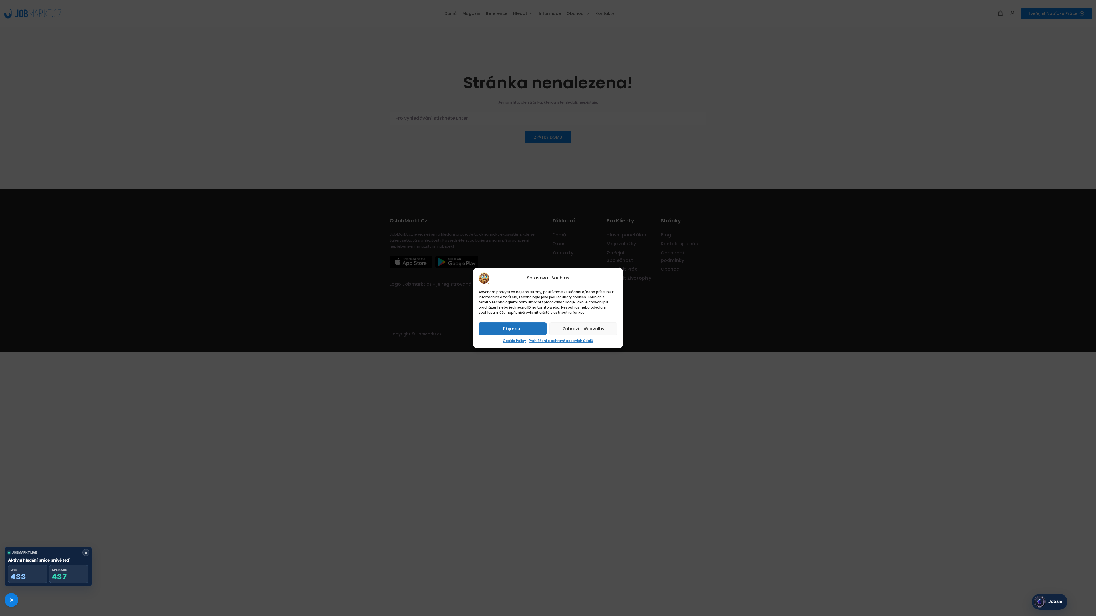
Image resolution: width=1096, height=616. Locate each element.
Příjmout (512, 329)
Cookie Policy (514, 340)
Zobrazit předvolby (584, 329)
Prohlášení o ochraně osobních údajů (561, 340)
